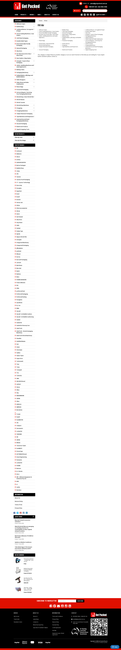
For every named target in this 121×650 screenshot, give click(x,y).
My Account (16, 616)
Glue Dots (19, 51)
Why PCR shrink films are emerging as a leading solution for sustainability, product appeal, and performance (24, 529)
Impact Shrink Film (21, 237)
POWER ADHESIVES (21, 279)
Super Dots (19, 358)
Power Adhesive (20, 282)
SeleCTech (19, 328)
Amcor (18, 156)
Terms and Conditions (57, 616)
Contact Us (55, 15)
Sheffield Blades (20, 341)
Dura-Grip (19, 185)
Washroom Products (22, 126)
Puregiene (19, 299)
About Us (47, 15)
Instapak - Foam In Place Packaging (23, 61)
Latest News (36, 619)
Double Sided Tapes (21, 41)
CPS (17, 174)
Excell (18, 196)
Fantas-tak (19, 202)
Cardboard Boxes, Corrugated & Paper (24, 30)
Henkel (18, 228)
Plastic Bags (19, 86)
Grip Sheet (19, 222)
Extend (18, 199)
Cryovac (18, 176)
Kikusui (18, 254)
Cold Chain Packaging (22, 38)
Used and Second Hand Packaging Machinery (22, 120)
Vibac (17, 390)
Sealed (18, 319)
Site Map (54, 630)
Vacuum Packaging (21, 123)
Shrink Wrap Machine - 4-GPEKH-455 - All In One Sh (29, 560)
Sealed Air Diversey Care (23, 325)
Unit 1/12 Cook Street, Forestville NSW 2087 (80, 622)
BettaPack (19, 410)
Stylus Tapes (20, 355)
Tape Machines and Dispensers (25, 116)
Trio (17, 372)
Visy (17, 393)
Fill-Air (18, 211)
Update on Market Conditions (23, 542)
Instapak (18, 239)
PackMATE (19, 448)
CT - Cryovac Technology (23, 182)
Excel (17, 194)
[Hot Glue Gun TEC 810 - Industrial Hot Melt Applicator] (18, 579)
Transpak (19, 370)
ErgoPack (19, 191)
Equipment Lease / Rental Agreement (58, 634)
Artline (18, 159)
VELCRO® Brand (20, 381)
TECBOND (19, 434)
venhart (18, 384)
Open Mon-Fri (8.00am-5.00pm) (40, 627)
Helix (17, 225)
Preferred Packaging (22, 294)
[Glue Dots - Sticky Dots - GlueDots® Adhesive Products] (18, 589)
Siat (17, 344)
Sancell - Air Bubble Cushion (24, 314)
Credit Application (56, 627)
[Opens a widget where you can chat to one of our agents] (114, 647)
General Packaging (21, 48)
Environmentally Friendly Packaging (23, 44)
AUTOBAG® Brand (21, 454)
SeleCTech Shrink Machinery (24, 335)
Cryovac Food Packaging (23, 179)
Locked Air (19, 431)
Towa (18, 367)
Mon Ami (18, 268)
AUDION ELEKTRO (21, 162)
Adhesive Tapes (20, 24)
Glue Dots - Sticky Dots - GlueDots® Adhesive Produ (28, 589)
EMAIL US (95, 3)
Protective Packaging (22, 89)
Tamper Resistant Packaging (24, 113)
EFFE (17, 481)
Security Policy (55, 625)
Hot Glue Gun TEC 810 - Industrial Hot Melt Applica (28, 579)
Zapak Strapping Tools (22, 129)
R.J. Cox (18, 305)
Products (23, 15)
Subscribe (80, 601)
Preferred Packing (21, 297)
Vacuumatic (19, 428)
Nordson (18, 490)
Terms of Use (18, 504)
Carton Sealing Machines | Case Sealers (25, 34)
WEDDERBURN (20, 395)
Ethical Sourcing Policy (38, 625)
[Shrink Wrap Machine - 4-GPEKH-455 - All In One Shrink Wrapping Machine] (18, 560)
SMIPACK (18, 407)
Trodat (18, 414)
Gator (18, 214)
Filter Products (19, 134)
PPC (17, 285)
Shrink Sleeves (20, 99)
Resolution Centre (18, 622)
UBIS (17, 378)
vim (17, 422)
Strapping (19, 108)
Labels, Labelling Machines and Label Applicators (25, 66)
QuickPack (19, 302)
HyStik (18, 234)
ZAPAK (18, 398)
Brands (32, 15)
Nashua (18, 274)
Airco (17, 474)
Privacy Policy (18, 508)
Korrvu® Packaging (21, 259)
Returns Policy (19, 501)
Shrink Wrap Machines (22, 105)
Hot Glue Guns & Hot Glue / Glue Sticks (23, 54)
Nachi (18, 271)
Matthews (19, 265)
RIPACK (18, 442)
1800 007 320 (84, 616)
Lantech (18, 262)
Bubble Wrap (20, 26)
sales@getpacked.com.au (79, 619)
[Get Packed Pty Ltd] (27, 6)
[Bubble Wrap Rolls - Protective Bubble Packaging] (18, 570)
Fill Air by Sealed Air (21, 208)
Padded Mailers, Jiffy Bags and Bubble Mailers (24, 76)
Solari (18, 347)
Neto (17, 277)
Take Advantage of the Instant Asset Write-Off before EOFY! (23, 547)
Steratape (19, 350)
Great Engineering (21, 457)
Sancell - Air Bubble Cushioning (25, 317)
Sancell (18, 311)
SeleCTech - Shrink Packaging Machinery (24, 331)
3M (17, 148)
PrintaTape (19, 451)
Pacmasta (19, 460)
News (39, 15)
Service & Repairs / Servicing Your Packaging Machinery (24, 93)
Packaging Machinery (22, 72)
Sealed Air (19, 322)
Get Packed (19, 217)
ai (16, 484)
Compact (18, 425)
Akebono (18, 154)
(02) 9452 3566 (76, 616)
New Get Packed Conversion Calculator (22, 520)
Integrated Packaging (22, 245)
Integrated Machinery (22, 242)
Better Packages (21, 165)
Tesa (17, 364)
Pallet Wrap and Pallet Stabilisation (22, 83)
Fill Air (18, 205)
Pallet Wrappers (20, 79)
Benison (18, 468)
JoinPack (18, 251)
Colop (18, 171)
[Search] (84, 10)
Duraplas (18, 188)
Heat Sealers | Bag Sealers (23, 58)
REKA (17, 308)
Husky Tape (19, 231)
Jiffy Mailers (19, 248)
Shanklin (18, 338)
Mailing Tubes (20, 69)
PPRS (17, 288)
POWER (18, 465)
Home (16, 15)
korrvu (18, 257)
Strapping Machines (22, 111)
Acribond (19, 151)
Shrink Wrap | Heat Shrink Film (25, 97)
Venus (18, 387)
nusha (18, 487)
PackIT (18, 417)
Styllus (18, 352)
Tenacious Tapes (21, 445)
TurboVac (19, 375)
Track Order (17, 619)
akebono (18, 404)
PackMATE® (19, 420)
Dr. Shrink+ (19, 471)
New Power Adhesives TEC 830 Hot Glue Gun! (24, 536)
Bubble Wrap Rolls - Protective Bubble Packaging (28, 570)
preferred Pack (20, 291)
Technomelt (19, 361)
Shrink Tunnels (20, 102)
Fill (17, 437)
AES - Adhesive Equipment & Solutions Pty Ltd (24, 477)
